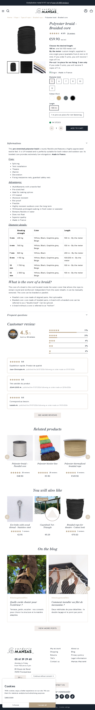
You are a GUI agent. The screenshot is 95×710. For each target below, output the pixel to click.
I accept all (42, 705)
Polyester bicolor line (47, 463)
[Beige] (58, 98)
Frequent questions (17, 315)
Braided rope (38, 17)
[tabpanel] (47, 226)
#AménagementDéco (18, 598)
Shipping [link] (54, 652)
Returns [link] (53, 655)
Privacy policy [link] (77, 655)
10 (80, 81)
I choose (15, 705)
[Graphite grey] (65, 98)
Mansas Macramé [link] (78, 661)
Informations (14, 143)
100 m (54, 108)
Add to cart (77, 128)
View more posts (47, 628)
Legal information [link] (79, 658)
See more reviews (47, 415)
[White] (51, 98)
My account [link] (55, 648)
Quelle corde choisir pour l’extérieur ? (23, 603)
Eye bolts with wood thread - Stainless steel (20, 526)
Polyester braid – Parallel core (20, 464)
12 (52, 88)
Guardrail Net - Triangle (47, 526)
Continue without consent (42, 676)
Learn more (9, 697)
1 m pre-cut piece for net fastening (66, 115)
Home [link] (9, 17)
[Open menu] (3, 11)
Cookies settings (64, 707)
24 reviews (71, 33)
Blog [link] (73, 652)
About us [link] (75, 648)
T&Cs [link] (52, 658)
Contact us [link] (55, 661)
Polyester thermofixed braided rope (75, 464)
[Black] (72, 98)
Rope (16, 17)
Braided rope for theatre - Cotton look (75, 526)
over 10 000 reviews (60, 3)
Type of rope (26, 17)
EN (19, 677)
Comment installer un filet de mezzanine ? (67, 603)
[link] (86, 11)
